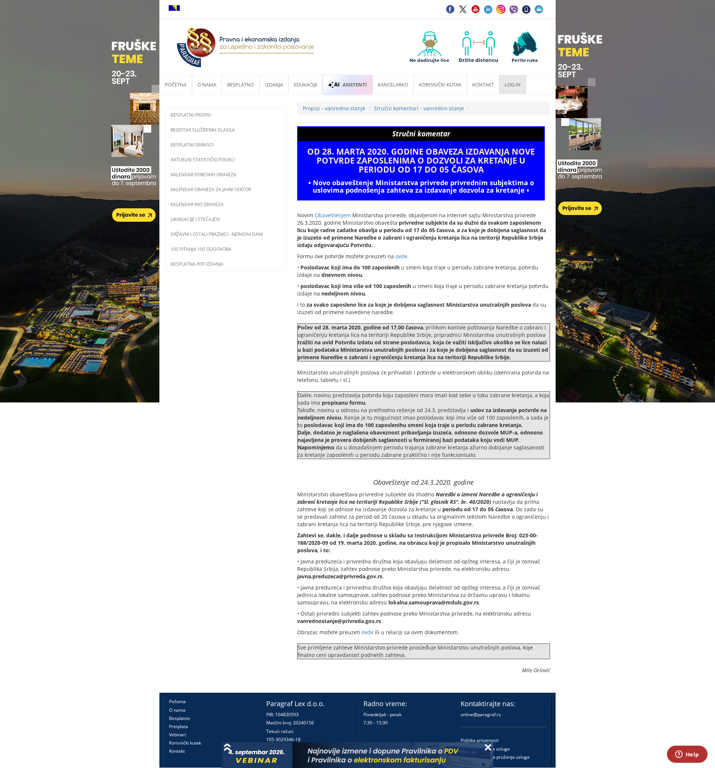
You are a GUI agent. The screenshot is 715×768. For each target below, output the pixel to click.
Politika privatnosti (480, 740)
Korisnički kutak (185, 743)
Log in (513, 84)
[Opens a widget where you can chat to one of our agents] (687, 755)
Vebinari (177, 734)
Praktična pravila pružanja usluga (495, 757)
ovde (368, 632)
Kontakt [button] (483, 84)
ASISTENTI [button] (355, 84)
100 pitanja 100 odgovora (201, 249)
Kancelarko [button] (393, 84)
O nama (206, 84)
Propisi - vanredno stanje (334, 108)
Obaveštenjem (333, 215)
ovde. (402, 256)
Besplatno (240, 84)
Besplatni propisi (191, 115)
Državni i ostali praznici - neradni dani (217, 234)
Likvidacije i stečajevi (195, 219)
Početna (176, 84)
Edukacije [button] (305, 84)
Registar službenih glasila (203, 130)
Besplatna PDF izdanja (197, 264)
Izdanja (274, 84)
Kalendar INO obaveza (197, 204)
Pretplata (178, 726)
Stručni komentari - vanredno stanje (419, 108)
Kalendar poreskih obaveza (203, 174)
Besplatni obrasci (192, 145)
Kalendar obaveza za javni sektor (211, 189)
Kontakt (177, 751)
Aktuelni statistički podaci (203, 160)
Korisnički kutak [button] (440, 84)
